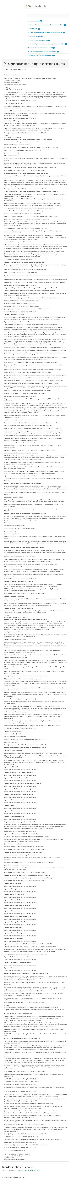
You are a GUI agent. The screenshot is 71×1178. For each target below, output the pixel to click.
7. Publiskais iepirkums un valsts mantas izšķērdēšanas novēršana (47, 44)
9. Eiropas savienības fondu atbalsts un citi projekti (43, 51)
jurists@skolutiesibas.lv (31, 1170)
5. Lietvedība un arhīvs (35, 36)
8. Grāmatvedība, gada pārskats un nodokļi (41, 48)
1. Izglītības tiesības (35, 21)
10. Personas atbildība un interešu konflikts (41, 55)
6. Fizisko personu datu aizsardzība (38, 40)
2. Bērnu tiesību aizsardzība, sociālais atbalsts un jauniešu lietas (46, 25)
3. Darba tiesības (34, 28)
